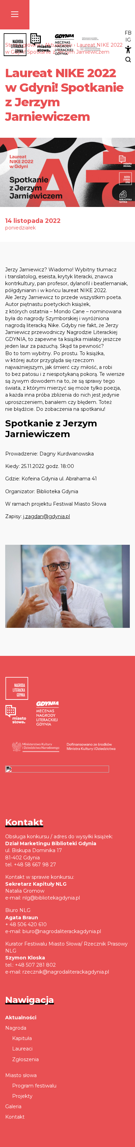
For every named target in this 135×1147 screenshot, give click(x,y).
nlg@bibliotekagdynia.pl (51, 898)
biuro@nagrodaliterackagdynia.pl (61, 931)
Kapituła (22, 1038)
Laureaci (22, 1049)
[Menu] (14, 14)
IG (128, 40)
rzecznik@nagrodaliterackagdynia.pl (65, 972)
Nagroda (15, 1028)
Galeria (13, 1106)
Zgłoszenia (25, 1059)
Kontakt (15, 1117)
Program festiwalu (34, 1086)
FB (128, 33)
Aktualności (20, 1017)
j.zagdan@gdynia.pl (46, 516)
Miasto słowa (21, 1075)
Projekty (22, 1096)
